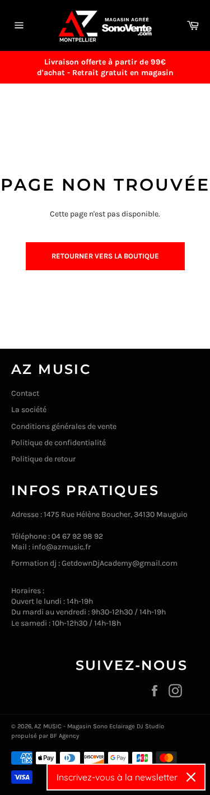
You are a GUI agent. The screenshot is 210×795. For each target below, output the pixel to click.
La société (28, 409)
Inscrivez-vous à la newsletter (117, 777)
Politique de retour (43, 459)
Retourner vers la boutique (105, 256)
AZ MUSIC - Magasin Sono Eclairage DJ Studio (99, 726)
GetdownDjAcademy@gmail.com (120, 563)
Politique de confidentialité (58, 442)
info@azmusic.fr (61, 547)
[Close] (190, 777)
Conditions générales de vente (63, 426)
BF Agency (64, 735)
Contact (25, 393)
